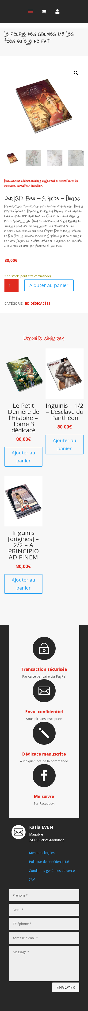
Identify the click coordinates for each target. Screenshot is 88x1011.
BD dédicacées (37, 303)
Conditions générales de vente (52, 870)
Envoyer (65, 987)
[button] (76, 73)
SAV (32, 879)
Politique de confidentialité (49, 861)
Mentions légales (42, 852)
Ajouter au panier (49, 285)
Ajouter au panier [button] (23, 456)
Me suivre (44, 796)
